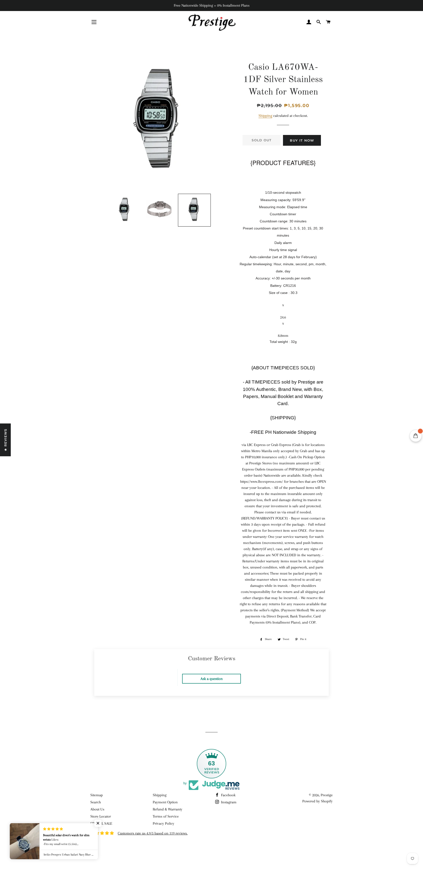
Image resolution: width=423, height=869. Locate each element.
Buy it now (302, 140)
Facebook (227, 795)
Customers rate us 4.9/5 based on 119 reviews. (153, 833)
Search (95, 802)
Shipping (265, 115)
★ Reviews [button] (5, 440)
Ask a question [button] (211, 678)
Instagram (228, 802)
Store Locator (100, 816)
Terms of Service (166, 816)
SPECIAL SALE (101, 823)
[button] (124, 210)
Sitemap (96, 795)
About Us (97, 809)
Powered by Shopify (317, 801)
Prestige (327, 795)
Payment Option (165, 802)
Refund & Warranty (167, 809)
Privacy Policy (163, 823)
